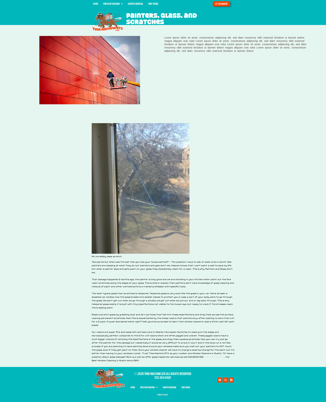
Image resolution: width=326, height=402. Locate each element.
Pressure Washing (111, 4)
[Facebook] (219, 380)
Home (95, 4)
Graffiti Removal (135, 4)
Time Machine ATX (214, 357)
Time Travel (153, 4)
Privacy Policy (162, 394)
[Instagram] (225, 380)
